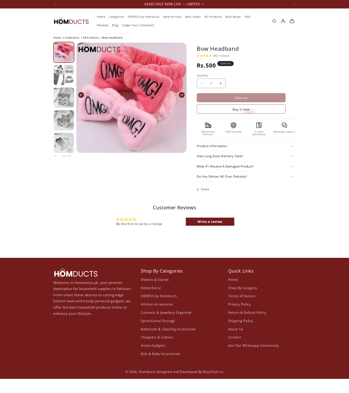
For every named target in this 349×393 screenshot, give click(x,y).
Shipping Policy (240, 320)
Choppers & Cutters (157, 337)
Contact (234, 337)
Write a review (210, 221)
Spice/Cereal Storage (158, 320)
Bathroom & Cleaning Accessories (168, 329)
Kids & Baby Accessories (160, 353)
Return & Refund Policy (247, 312)
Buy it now (241, 109)
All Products (91, 37)
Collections (72, 37)
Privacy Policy (239, 304)
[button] (274, 21)
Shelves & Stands (155, 279)
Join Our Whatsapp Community (253, 345)
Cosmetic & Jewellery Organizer (166, 312)
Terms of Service (241, 296)
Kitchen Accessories (157, 304)
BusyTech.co (213, 372)
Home (57, 37)
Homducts (147, 372)
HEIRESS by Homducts (159, 296)
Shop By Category (242, 288)
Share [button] (205, 189)
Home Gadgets (153, 345)
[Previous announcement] (54, 4)
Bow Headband (218, 48)
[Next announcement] (294, 4)
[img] (204, 56)
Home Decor (151, 288)
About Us (235, 329)
